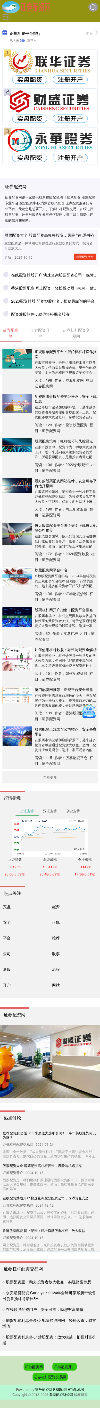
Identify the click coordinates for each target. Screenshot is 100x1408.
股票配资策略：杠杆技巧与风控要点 (64, 440)
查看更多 (50, 777)
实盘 (7, 906)
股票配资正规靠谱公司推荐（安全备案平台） (66, 731)
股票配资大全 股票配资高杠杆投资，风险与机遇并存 (49, 235)
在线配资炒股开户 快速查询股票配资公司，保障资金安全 (46, 1197)
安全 (7, 922)
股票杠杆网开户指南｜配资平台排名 (64, 609)
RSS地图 (60, 1389)
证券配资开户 (64, 1366)
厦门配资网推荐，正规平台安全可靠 (64, 689)
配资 (56, 906)
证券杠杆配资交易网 (50, 1376)
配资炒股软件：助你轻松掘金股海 (40, 314)
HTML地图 (76, 1389)
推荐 (56, 938)
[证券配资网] (26, 6)
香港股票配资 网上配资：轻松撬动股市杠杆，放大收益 (44, 1230)
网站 (56, 985)
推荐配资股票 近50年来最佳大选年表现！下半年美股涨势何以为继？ (49, 1135)
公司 (7, 953)
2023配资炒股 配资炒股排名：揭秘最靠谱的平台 (53, 301)
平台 (7, 938)
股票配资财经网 (61, 1394)
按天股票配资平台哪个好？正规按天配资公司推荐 (66, 527)
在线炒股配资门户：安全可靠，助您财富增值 (44, 1309)
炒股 (7, 969)
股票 (56, 953)
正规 (56, 922)
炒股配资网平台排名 (51, 569)
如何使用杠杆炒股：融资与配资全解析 (66, 649)
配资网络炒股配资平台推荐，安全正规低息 (66, 398)
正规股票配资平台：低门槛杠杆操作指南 (66, 354)
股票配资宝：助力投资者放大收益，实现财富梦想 (48, 1282)
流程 (56, 969)
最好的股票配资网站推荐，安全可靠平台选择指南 (66, 483)
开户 (7, 985)
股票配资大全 (85, 257)
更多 (89, 33)
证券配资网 (34, 1366)
